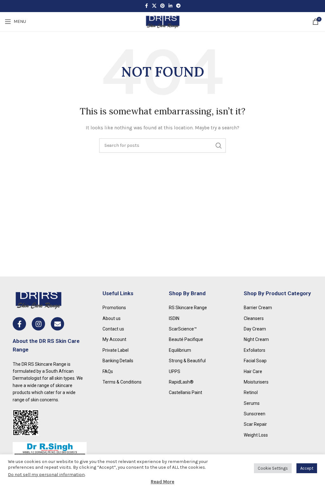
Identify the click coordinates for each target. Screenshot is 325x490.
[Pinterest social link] (162, 6)
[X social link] (154, 6)
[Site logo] (162, 21)
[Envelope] (57, 323)
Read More (162, 482)
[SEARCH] (218, 145)
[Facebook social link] (146, 6)
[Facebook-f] (19, 323)
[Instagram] (38, 323)
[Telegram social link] (178, 6)
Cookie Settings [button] (273, 468)
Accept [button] (306, 468)
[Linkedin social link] (170, 6)
